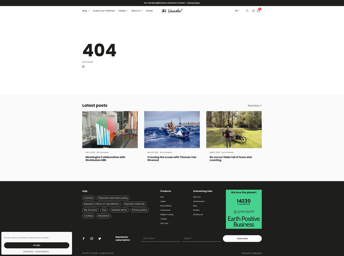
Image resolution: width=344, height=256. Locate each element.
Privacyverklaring (42, 251)
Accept (36, 245)
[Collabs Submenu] (128, 10)
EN (236, 10)
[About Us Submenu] (142, 10)
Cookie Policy (28, 251)
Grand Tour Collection (104, 10)
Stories (149, 10)
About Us (135, 10)
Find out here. (193, 3)
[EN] (238, 11)
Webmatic (257, 253)
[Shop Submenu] (89, 10)
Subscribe (242, 238)
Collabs (122, 10)
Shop (84, 10)
